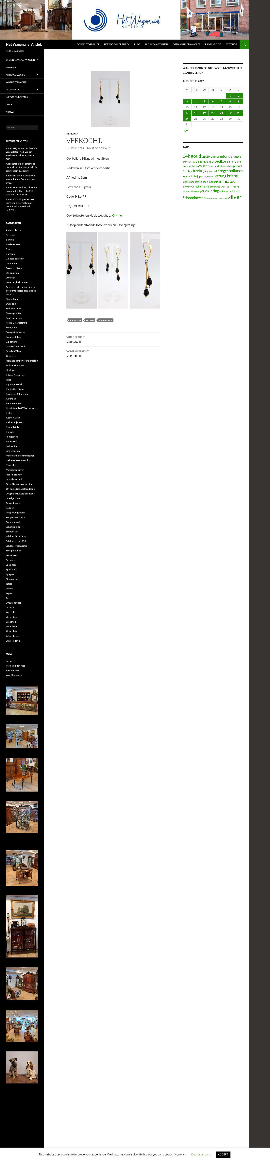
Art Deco (10, 234)
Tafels (9, 583)
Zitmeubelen (12, 635)
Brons (9, 249)
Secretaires (11, 555)
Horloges (10, 370)
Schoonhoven (193, 197)
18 (195, 113)
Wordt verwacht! (16, 82)
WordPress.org (14, 675)
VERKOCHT (75, 339)
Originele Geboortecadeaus (20, 488)
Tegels (9, 593)
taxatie (9, 588)
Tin (7, 598)
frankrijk (199, 171)
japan (200, 176)
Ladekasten (12, 446)
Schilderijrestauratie (16, 545)
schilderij (235, 191)
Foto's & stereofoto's (16, 322)
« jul (186, 130)
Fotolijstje (187, 171)
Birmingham (203, 161)
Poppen (10, 507)
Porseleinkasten (14, 522)
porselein (206, 191)
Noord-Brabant (14, 474)
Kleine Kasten (13, 417)
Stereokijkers (12, 579)
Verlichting (11, 617)
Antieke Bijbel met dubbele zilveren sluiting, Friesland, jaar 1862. (21, 179)
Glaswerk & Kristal (15, 346)
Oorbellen (105, 320)
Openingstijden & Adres (186, 44)
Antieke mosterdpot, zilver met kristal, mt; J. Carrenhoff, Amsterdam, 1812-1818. (22, 191)
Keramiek (11, 398)
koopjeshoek (12, 436)
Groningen (11, 355)
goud (214, 171)
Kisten (9, 412)
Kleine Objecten (14, 422)
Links (137, 44)
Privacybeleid (213, 44)
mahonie (213, 181)
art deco (236, 156)
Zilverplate (11, 631)
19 (204, 113)
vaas (217, 198)
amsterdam (209, 156)
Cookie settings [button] (201, 1154)
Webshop (231, 44)
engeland (235, 166)
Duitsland (11, 303)
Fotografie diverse (15, 332)
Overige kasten (13, 498)
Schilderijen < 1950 (16, 541)
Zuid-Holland (13, 640)
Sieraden (10, 560)
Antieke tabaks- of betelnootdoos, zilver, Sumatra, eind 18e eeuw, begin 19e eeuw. (21, 167)
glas (209, 171)
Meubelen (11, 465)
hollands (236, 170)
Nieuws (10, 112)
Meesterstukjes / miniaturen (20, 455)
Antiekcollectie (15, 74)
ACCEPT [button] (223, 1154)
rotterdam (224, 191)
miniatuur (228, 181)
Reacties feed (13, 670)
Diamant (212, 166)
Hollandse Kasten (15, 365)
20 (212, 113)
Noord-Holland (14, 479)
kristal (232, 175)
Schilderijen (12, 531)
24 (187, 118)
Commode (11, 263)
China (194, 166)
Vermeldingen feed (15, 665)
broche (236, 161)
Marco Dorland (99, 148)
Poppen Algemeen (15, 512)
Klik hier (117, 215)
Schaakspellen (13, 526)
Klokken (10, 431)
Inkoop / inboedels (17, 97)
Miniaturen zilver (15, 469)
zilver (235, 196)
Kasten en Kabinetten (17, 393)
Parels (206, 186)
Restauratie (12, 89)
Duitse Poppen (13, 298)
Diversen (10, 277)
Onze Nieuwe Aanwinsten (20, 60)
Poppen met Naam (15, 517)
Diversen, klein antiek (17, 282)
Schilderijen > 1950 (16, 536)
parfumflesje (230, 186)
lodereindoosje (191, 181)
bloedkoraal (221, 161)
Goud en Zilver (13, 351)
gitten (90, 320)
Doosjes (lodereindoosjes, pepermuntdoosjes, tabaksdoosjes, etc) (21, 291)
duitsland (223, 166)
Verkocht (73, 133)
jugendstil (209, 176)
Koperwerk (12, 441)
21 (221, 113)
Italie (8, 379)
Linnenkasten (13, 450)
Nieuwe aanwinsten (156, 44)
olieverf (187, 186)
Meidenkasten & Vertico (18, 460)
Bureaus (10, 253)
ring (216, 190)
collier (202, 166)
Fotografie (11, 327)
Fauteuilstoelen (14, 317)
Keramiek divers (14, 403)
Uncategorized (13, 602)
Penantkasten (13, 503)
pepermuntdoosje (191, 191)
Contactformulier (88, 44)
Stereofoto (209, 198)
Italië (194, 176)
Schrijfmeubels (13, 550)
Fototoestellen (13, 336)
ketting (220, 176)
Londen (204, 181)
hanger (222, 171)
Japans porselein (14, 384)
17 (187, 113)
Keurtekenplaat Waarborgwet (21, 408)
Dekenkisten (12, 272)
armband (223, 156)
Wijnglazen (12, 626)
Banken (10, 239)
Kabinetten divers (15, 389)
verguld (224, 198)
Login (9, 660)
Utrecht (10, 607)
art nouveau (189, 161)
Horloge (186, 176)
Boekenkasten (13, 244)
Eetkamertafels (13, 308)
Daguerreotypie (14, 268)
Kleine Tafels (12, 427)
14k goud (75, 320)
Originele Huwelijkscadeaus (20, 493)
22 (230, 113)
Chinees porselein (15, 258)
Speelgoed (11, 564)
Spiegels (10, 574)
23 (238, 113)
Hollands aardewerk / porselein (22, 360)
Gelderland (12, 341)
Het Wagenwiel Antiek (24, 44)
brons (186, 166)
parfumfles (215, 186)
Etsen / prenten (14, 313)
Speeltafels (11, 569)
